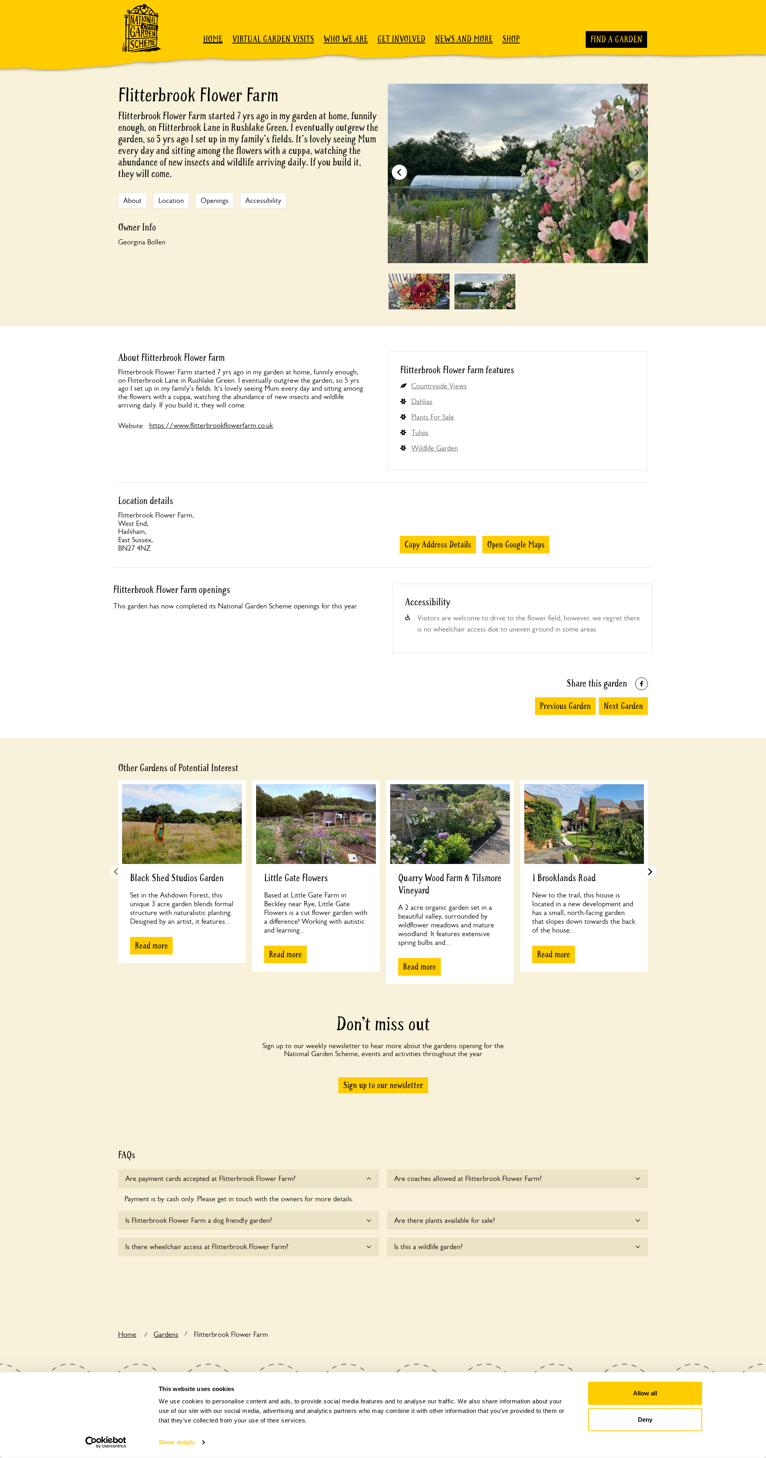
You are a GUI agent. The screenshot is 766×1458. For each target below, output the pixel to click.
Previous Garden (565, 706)
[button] (636, 172)
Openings (215, 201)
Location (171, 201)
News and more (464, 39)
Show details (177, 1442)
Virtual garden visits (273, 39)
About (132, 201)
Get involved (401, 39)
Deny (645, 1419)
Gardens (166, 1334)
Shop (511, 39)
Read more (151, 945)
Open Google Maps (516, 544)
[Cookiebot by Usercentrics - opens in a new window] (106, 1442)
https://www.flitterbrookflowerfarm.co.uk (211, 425)
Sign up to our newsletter (383, 1085)
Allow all (645, 1393)
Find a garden (616, 39)
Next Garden (623, 706)
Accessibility (263, 201)
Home (213, 39)
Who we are (346, 39)
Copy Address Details (438, 544)
